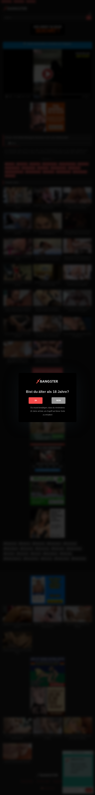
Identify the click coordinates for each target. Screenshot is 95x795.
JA (35, 400)
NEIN (58, 400)
